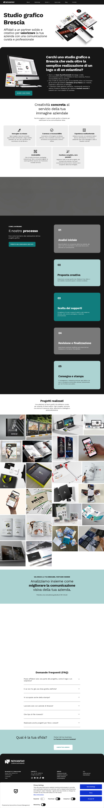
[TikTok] (40, 778)
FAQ (84, 771)
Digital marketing (61, 776)
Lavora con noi (86, 773)
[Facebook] (35, 778)
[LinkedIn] (37, 778)
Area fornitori (86, 774)
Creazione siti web (61, 773)
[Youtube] (43, 778)
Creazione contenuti (62, 774)
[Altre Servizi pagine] (49, 2)
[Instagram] (32, 778)
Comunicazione (61, 778)
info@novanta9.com (36, 774)
